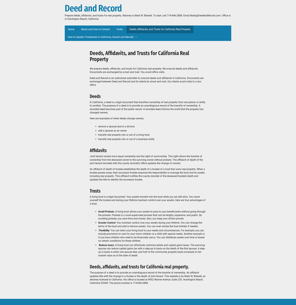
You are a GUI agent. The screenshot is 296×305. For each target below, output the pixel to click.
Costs (120, 29)
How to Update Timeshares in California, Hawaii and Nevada (101, 37)
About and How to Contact (95, 29)
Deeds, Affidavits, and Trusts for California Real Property (160, 29)
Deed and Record (93, 8)
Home (71, 29)
